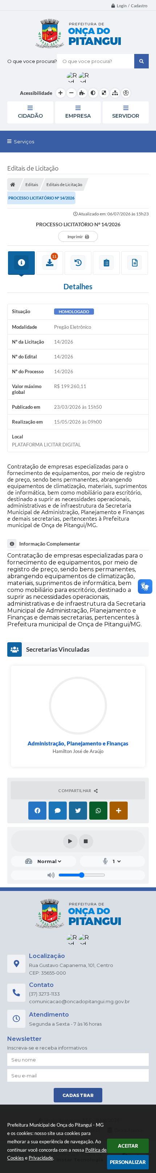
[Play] (70, 841)
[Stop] (86, 841)
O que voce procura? (32, 61)
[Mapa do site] (115, 93)
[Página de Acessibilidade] (126, 93)
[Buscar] (141, 61)
